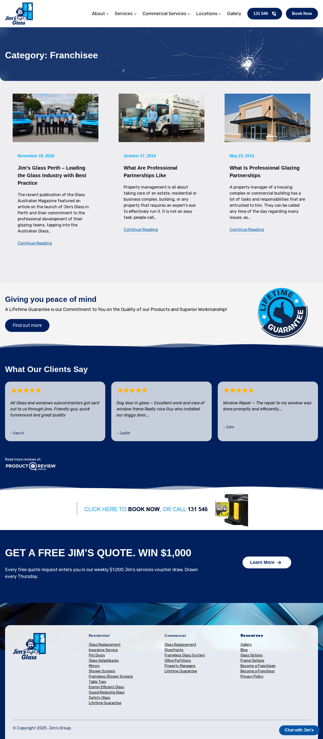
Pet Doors (97, 655)
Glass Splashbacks (104, 660)
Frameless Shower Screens (111, 676)
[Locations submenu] (219, 13)
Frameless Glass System (185, 655)
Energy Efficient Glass (106, 687)
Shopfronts (174, 650)
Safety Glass (99, 698)
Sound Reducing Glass (107, 692)
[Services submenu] (135, 13)
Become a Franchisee (258, 666)
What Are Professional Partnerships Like (150, 171)
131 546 (260, 13)
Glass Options (251, 655)
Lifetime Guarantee (105, 703)
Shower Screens (102, 671)
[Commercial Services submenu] (188, 13)
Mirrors (94, 666)
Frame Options (252, 660)
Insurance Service (103, 650)
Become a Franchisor (257, 671)
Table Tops (97, 682)
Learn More (262, 562)
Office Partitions (178, 660)
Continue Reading (35, 243)
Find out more (27, 325)
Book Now (302, 13)
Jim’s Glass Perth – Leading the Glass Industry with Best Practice (52, 175)
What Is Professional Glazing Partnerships (265, 171)
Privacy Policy (251, 676)
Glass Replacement (105, 645)
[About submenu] (107, 13)
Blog (244, 650)
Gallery (246, 645)
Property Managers (180, 666)
